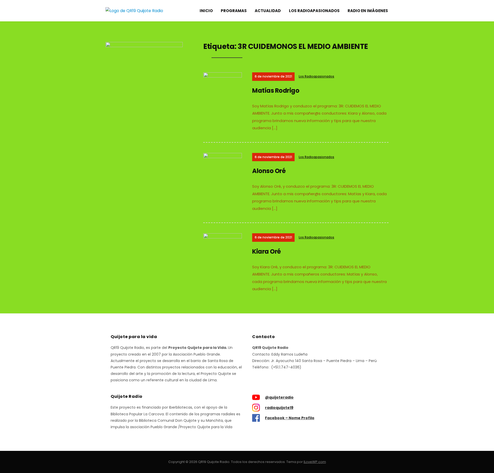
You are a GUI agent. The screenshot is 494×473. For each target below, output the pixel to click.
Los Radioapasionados (314, 10)
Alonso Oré (269, 171)
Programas (234, 10)
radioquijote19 (279, 407)
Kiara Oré (266, 251)
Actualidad (268, 10)
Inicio (206, 10)
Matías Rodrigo (275, 90)
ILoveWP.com (315, 461)
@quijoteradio (279, 397)
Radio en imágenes (368, 10)
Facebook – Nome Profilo (289, 417)
